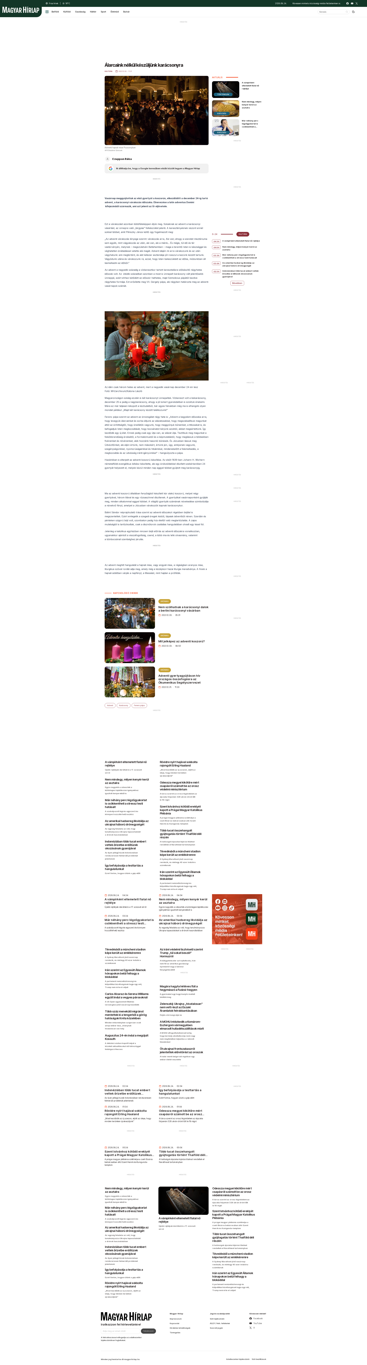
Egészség (221, 113)
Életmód (115, 11)
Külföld (67, 11)
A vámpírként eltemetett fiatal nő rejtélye (250, 85)
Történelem (223, 94)
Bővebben (237, 283)
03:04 (216, 263)
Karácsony (123, 705)
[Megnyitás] (47, 11)
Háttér (93, 11)
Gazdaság (80, 11)
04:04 (216, 247)
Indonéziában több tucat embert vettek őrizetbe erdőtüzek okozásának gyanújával (240, 274)
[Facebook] (347, 3)
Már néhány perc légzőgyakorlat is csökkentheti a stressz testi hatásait (252, 125)
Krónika (165, 601)
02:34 (216, 271)
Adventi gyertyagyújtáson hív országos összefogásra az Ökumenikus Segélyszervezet (179, 679)
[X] (357, 3)
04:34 (216, 241)
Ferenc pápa (139, 705)
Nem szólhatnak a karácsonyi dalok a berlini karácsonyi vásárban (183, 608)
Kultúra (243, 234)
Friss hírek (53, 3)
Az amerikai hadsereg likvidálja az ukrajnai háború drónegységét (238, 264)
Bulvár (126, 11)
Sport (103, 11)
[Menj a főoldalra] (20, 10)
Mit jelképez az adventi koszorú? (181, 641)
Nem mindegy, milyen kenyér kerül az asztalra (251, 104)
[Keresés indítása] (347, 12)
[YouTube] (352, 3)
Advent (110, 705)
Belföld (55, 11)
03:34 (216, 255)
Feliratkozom (148, 1331)
